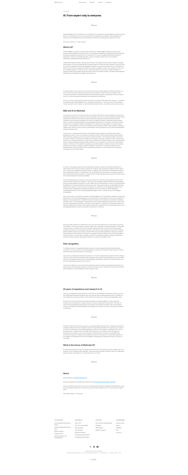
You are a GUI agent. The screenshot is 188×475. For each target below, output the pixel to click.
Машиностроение (100, 430)
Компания (108, 2)
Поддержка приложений (82, 435)
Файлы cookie (113, 452)
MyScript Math (79, 430)
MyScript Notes (79, 427)
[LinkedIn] (94, 447)
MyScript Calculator (80, 432)
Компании (98, 425)
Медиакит (119, 427)
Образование (99, 427)
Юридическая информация (74, 452)
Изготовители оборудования (103, 423)
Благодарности (104, 452)
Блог (117, 430)
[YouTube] (97, 447)
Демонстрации (58, 431)
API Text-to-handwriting (81, 425)
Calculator (112, 382)
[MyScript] (60, 2)
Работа (118, 425)
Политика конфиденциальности (91, 452)
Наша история (120, 423)
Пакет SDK (78, 423)
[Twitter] (90, 447)
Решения (91, 2)
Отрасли (100, 2)
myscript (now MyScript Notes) (101, 382)
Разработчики (58, 433)
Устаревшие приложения (82, 437)
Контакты (119, 432)
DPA (120, 452)
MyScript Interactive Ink (80, 378)
